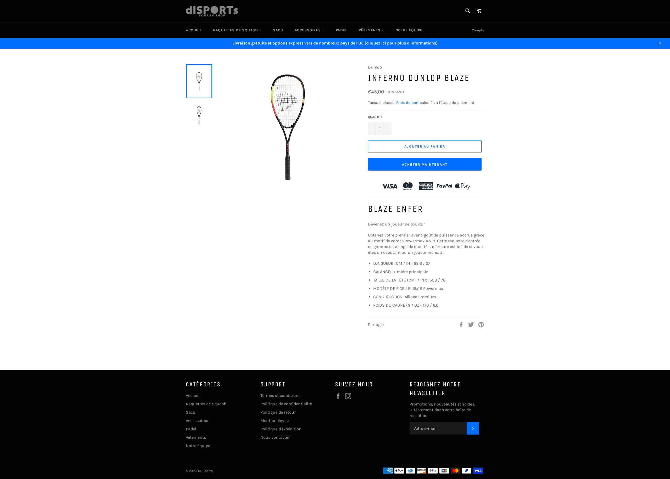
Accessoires (308, 30)
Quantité (375, 117)
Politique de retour (278, 412)
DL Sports (205, 471)
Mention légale (274, 420)
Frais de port (407, 102)
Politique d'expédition (281, 428)
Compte (478, 30)
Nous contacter (275, 437)
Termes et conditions (280, 395)
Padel (341, 30)
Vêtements (370, 30)
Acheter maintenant (425, 164)
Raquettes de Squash (236, 30)
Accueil (194, 30)
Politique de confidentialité (286, 403)
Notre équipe (408, 30)
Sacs (278, 30)
